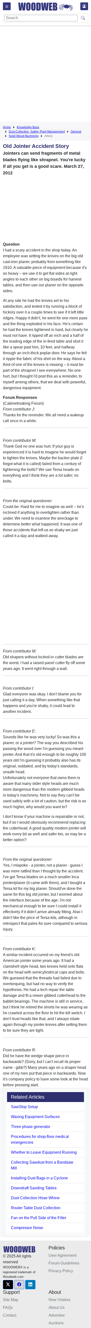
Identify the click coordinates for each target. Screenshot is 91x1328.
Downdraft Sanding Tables (34, 1188)
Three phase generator (30, 1127)
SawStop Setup (24, 1107)
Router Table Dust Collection (35, 1208)
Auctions (56, 1323)
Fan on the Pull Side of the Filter (38, 1218)
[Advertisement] (45, 74)
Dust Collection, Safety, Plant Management (37, 131)
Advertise (57, 1315)
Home (7, 127)
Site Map (10, 1300)
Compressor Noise (27, 1228)
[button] (8, 1284)
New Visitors (59, 1300)
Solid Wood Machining (24, 136)
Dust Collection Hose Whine (35, 1198)
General (76, 131)
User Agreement (62, 1255)
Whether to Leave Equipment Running (44, 1152)
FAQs (8, 1307)
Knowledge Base (28, 127)
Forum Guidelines (64, 1263)
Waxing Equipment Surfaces (35, 1117)
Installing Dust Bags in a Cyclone (39, 1178)
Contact (9, 1315)
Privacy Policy (61, 1271)
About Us (57, 1307)
